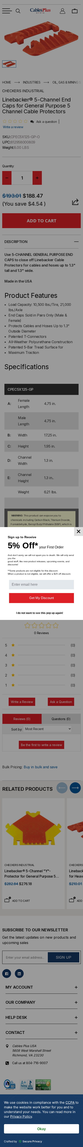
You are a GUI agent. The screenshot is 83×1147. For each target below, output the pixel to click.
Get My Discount (41, 598)
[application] (41, 1120)
